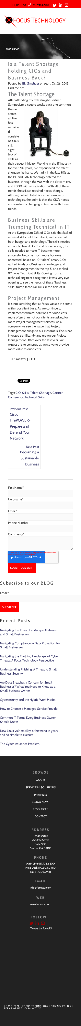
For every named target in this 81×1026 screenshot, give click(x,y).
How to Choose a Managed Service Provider (29, 708)
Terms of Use (13, 1008)
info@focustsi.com (40, 887)
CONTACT (41, 816)
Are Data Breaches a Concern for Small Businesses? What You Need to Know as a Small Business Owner (27, 687)
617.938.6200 (40, 5)
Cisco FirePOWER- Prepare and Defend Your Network (20, 426)
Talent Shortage (40, 393)
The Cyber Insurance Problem (20, 744)
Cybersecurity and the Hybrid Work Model (27, 700)
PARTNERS (40, 794)
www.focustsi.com (40, 904)
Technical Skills (35, 397)
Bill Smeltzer (30, 83)
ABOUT (40, 780)
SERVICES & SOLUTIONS (41, 787)
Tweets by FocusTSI (41, 928)
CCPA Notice (33, 1008)
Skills (25, 393)
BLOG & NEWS (40, 802)
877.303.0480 (47, 867)
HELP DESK (19, 5)
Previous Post (19, 409)
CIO (18, 393)
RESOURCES (40, 809)
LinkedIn (27, 88)
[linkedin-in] (61, 5)
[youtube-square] (67, 5)
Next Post (32, 447)
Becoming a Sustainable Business (29, 458)
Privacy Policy (61, 1006)
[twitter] (55, 5)
